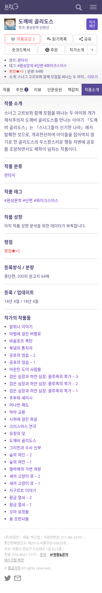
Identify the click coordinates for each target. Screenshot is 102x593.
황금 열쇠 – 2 (20, 497)
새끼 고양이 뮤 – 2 (24, 476)
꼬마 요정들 (19, 511)
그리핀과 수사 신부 (25, 447)
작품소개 (91, 89)
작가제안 (92, 24)
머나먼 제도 (19, 405)
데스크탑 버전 (14, 560)
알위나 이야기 (21, 326)
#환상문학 (25, 65)
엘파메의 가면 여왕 (25, 469)
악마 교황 (17, 412)
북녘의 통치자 (21, 348)
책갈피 (73, 89)
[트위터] (7, 578)
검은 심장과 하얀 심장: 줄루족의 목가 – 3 (43, 376)
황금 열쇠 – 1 (20, 504)
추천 (21, 89)
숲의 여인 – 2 (20, 454)
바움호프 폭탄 (21, 340)
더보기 (93, 76)
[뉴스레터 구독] (17, 578)
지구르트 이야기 (22, 490)
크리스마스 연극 (22, 426)
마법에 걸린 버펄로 (25, 333)
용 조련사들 (19, 519)
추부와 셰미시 (21, 397)
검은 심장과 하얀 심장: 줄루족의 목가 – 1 (43, 390)
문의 (43, 554)
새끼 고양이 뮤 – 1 (24, 483)
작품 (6, 89)
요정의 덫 (17, 433)
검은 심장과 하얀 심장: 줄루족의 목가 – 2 (43, 383)
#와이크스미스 (55, 65)
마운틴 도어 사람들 (25, 369)
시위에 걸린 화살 (23, 419)
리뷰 (37, 89)
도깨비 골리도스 (22, 440)
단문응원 (54, 89)
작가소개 (76, 49)
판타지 (23, 60)
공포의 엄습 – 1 (22, 362)
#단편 (38, 65)
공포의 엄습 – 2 (22, 355)
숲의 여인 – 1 (20, 462)
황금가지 (14, 568)
